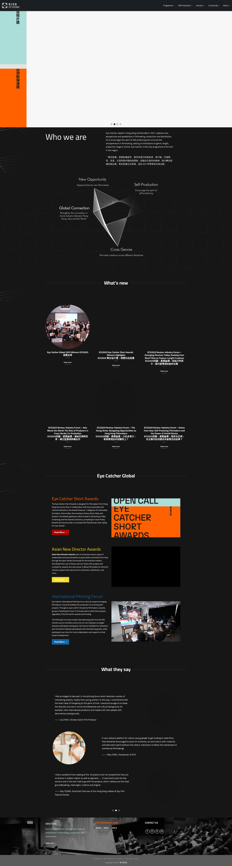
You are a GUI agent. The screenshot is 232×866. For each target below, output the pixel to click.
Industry (199, 5)
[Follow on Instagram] (152, 831)
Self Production (184, 5)
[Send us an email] (162, 831)
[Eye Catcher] (10, 5)
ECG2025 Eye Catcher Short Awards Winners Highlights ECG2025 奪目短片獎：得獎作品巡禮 (116, 355)
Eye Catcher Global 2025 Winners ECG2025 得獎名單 (67, 354)
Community (213, 5)
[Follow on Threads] (157, 831)
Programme (168, 5)
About (225, 5)
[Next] (224, 69)
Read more (67, 362)
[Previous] (8, 69)
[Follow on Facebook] (147, 831)
